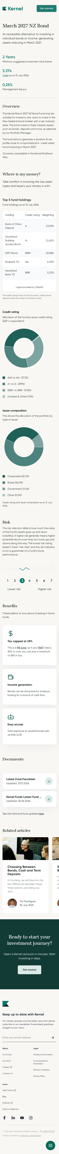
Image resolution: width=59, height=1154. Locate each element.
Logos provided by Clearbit (29, 287)
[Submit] (52, 1037)
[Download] (49, 781)
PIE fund (21, 647)
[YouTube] (22, 1118)
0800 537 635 (48, 1131)
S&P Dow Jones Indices (31, 1135)
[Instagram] (31, 1118)
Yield (5, 75)
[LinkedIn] (13, 1118)
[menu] (50, 1145)
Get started (29, 969)
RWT (41, 647)
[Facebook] (4, 1118)
